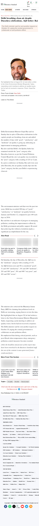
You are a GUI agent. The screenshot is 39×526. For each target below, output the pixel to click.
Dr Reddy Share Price (8, 419)
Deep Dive (5, 434)
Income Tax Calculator (8, 447)
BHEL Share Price (23, 416)
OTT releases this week (8, 428)
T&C (20, 489)
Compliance (6, 495)
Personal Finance (7, 478)
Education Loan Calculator (9, 456)
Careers (5, 498)
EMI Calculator (7, 450)
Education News (7, 481)
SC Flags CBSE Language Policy (11, 440)
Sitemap (31, 495)
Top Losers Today (20, 431)
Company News (14, 472)
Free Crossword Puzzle (8, 465)
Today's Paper (6, 489)
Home (2, 9)
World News (27, 478)
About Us (14, 489)
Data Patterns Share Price (9, 437)
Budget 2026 (22, 484)
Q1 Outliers (13, 434)
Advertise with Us (22, 495)
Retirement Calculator (27, 450)
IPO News (31, 472)
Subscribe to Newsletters (21, 462)
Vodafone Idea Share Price (22, 419)
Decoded (25, 9)
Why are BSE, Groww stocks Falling (26, 437)
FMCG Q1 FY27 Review (24, 434)
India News (8, 9)
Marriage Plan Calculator (24, 456)
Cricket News (28, 475)
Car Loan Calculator (8, 453)
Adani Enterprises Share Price (25, 410)
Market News (23, 472)
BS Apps (11, 498)
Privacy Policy (26, 489)
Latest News (6, 472)
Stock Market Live (7, 425)
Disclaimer (5, 492)
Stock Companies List (8, 462)
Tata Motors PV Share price (10, 416)
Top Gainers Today (31, 431)
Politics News (13, 484)
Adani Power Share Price (9, 413)
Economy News (30, 481)
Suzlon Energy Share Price (9, 410)
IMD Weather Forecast (8, 431)
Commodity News (7, 475)
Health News (22, 481)
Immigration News (18, 475)
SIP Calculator (16, 450)
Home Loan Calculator (20, 453)
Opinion (33, 9)
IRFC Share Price (21, 413)
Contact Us (13, 495)
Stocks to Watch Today (19, 425)
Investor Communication (16, 492)
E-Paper (17, 9)
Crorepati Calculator (21, 447)
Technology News (17, 478)
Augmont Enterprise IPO (22, 428)
